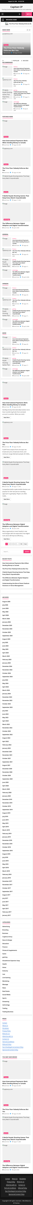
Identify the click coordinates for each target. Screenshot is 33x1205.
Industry (5, 971)
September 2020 (7, 779)
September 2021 (7, 762)
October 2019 (6, 806)
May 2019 (5, 823)
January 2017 (6, 915)
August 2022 (6, 738)
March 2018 (6, 871)
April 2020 (5, 786)
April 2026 (5, 615)
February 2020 (6, 792)
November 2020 (7, 772)
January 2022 (6, 748)
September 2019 (7, 809)
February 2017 (6, 912)
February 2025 (6, 659)
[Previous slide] (27, 30)
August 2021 (6, 765)
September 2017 (7, 891)
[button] (2, 14)
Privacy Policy (6, 1031)
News (4, 988)
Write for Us (6, 1033)
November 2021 (7, 755)
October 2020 (6, 775)
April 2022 (5, 741)
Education (5, 943)
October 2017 (6, 888)
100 (21, 544)
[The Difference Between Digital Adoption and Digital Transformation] (16, 212)
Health (4, 964)
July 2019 (5, 816)
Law (3, 974)
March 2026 (6, 619)
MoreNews (26, 1201)
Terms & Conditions (8, 1042)
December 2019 (7, 799)
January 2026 (6, 622)
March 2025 (6, 656)
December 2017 (7, 881)
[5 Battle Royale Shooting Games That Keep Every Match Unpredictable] (16, 184)
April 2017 (5, 908)
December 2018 (7, 840)
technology (16, 101)
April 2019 (5, 827)
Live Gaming (6, 977)
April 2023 (5, 721)
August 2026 (6, 601)
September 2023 (7, 707)
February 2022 (6, 745)
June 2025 (5, 646)
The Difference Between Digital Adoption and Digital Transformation (7, 106)
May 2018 (5, 864)
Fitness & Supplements (9, 950)
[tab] (7, 62)
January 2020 (6, 796)
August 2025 (6, 639)
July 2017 (5, 898)
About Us (5, 1025)
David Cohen (8, 53)
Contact (4, 1023)
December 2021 (7, 752)
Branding (5, 930)
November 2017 (7, 884)
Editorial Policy (6, 1044)
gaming (15, 90)
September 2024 (7, 676)
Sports (4, 998)
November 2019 (7, 803)
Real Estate (6, 991)
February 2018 (6, 874)
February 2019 (6, 833)
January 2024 (6, 694)
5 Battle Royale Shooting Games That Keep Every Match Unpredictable (7, 94)
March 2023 (6, 724)
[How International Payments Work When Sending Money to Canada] (16, 129)
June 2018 (5, 861)
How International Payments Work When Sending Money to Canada (7, 71)
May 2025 (5, 649)
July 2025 (5, 642)
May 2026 (5, 612)
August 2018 (6, 854)
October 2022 (6, 731)
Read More (7, 418)
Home (4, 967)
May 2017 (5, 905)
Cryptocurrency (7, 937)
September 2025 (7, 636)
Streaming (5, 1001)
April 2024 (5, 687)
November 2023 (7, 700)
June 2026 (5, 608)
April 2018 (5, 867)
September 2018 (7, 850)
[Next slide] (30, 30)
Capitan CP (16, 6)
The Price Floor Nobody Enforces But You (14, 49)
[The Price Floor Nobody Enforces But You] (16, 156)
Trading (4, 1008)
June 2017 (5, 902)
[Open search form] (19, 14)
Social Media (6, 995)
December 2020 (7, 769)
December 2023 (7, 697)
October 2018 (6, 847)
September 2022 (7, 734)
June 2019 (5, 820)
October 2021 (6, 758)
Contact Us (5, 1039)
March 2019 (6, 830)
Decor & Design (7, 940)
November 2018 (7, 844)
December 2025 (7, 625)
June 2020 (5, 782)
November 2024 (7, 670)
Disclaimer (5, 1028)
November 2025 (7, 629)
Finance (6, 45)
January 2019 (6, 837)
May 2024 (5, 683)
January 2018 (6, 878)
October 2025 (6, 632)
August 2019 (6, 813)
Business (5, 933)
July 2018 (5, 857)
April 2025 (5, 653)
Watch (29, 14)
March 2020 (6, 789)
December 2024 (7, 666)
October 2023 (6, 704)
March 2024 (6, 690)
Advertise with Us (7, 1036)
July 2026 (5, 605)
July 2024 (5, 680)
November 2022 (7, 728)
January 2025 (6, 663)
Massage (5, 984)
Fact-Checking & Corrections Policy (12, 1047)
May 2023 (5, 717)
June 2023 (5, 714)
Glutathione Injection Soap (11, 960)
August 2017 (6, 895)
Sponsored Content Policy (10, 1050)
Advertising (6, 926)
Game (4, 954)
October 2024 (6, 673)
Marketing (5, 981)
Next (25, 544)
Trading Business (7, 1012)
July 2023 (5, 711)
